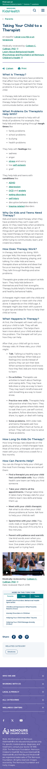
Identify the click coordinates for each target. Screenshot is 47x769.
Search (34, 10)
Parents (9, 19)
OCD (11, 190)
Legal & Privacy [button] (11, 692)
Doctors (27, 4)
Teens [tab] (36, 596)
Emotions (11, 652)
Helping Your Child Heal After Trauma (21, 618)
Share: (6, 637)
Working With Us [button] (12, 684)
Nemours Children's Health (12, 4)
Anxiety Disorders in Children (18, 613)
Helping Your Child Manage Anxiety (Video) (20, 623)
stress (12, 161)
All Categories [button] (11, 700)
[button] (8, 68)
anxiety (22, 190)
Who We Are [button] (9, 676)
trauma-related (17, 206)
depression (15, 187)
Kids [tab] (23, 596)
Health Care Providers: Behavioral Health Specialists (22, 601)
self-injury (14, 198)
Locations (35, 4)
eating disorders (17, 194)
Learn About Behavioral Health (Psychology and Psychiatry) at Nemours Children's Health (23, 55)
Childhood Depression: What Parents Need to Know (21, 608)
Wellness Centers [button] (12, 707)
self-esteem (19, 165)
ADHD (12, 183)
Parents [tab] (10, 596)
